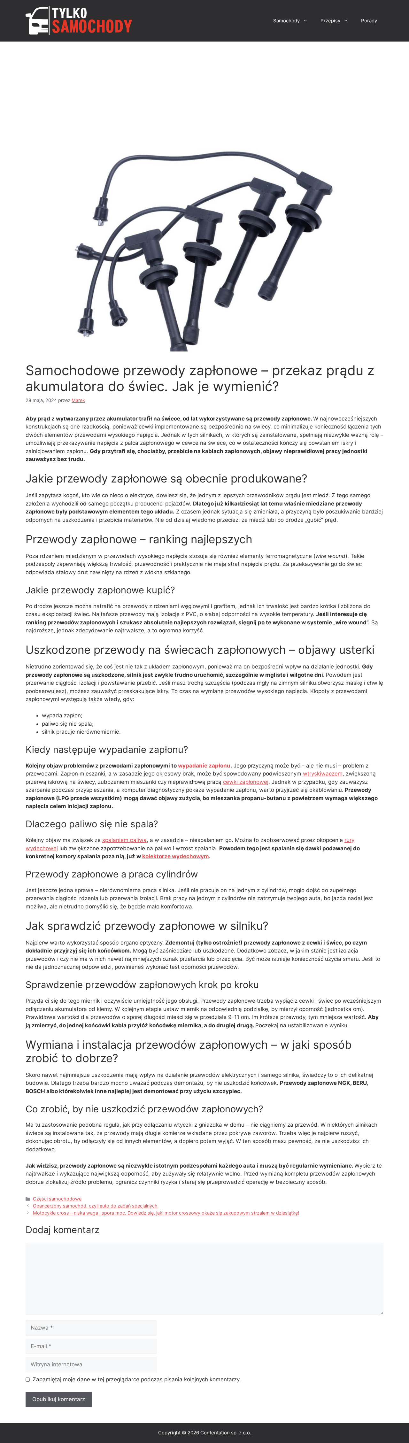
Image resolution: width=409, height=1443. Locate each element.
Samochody (286, 21)
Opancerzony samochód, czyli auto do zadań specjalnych (95, 1205)
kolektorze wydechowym (175, 856)
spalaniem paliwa (124, 840)
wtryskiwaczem (323, 773)
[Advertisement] (204, 89)
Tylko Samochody (172, 21)
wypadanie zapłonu (204, 765)
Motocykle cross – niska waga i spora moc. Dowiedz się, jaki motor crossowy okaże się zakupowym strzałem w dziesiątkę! (166, 1212)
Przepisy (330, 21)
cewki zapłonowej (245, 782)
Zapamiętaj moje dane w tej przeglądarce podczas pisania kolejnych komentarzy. (137, 1379)
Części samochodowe (57, 1198)
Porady (369, 21)
